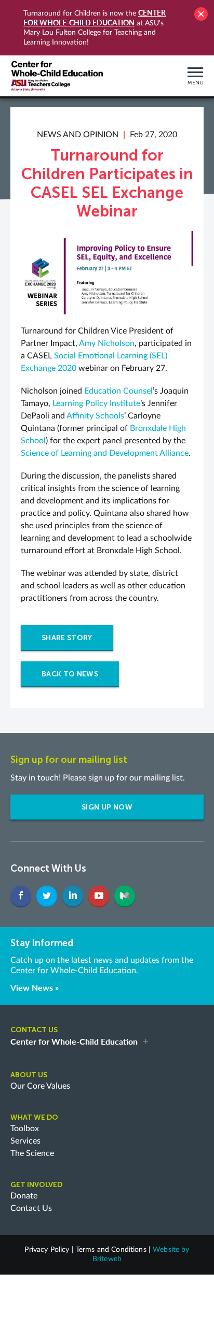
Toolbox (24, 1128)
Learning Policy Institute (96, 403)
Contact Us (31, 1208)
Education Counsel (118, 391)
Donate (23, 1196)
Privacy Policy (46, 1249)
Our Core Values (40, 1086)
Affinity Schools (95, 416)
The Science (32, 1153)
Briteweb (107, 1259)
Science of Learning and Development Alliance (105, 453)
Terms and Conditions (111, 1249)
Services (25, 1141)
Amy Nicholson (107, 343)
